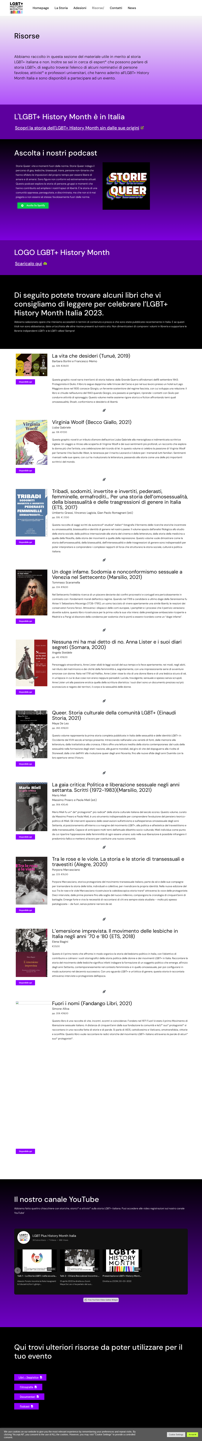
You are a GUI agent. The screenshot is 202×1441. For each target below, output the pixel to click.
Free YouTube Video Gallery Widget (103, 1300)
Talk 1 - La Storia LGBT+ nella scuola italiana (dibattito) (37, 1275)
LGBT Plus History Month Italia (54, 1236)
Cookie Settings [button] (176, 1434)
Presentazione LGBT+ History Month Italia (122, 1275)
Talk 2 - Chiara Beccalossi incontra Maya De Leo (79, 1275)
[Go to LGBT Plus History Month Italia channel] (23, 1237)
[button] (18, 1270)
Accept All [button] (192, 1434)
